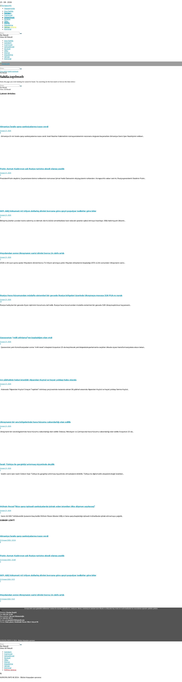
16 (1, 301)
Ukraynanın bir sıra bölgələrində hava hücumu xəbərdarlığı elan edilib (35, 422)
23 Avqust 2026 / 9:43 (7, 599)
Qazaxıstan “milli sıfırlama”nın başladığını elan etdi (26, 337)
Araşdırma (8, 25)
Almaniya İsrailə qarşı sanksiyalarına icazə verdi (24, 126)
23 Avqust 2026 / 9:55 (7, 579)
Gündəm (8, 13)
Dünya (7, 23)
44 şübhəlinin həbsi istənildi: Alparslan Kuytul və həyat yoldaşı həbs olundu (38, 380)
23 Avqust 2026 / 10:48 (8, 560)
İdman (7, 27)
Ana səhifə (3, 71)
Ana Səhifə (8, 11)
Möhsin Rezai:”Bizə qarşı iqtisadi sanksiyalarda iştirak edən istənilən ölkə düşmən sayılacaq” (47, 506)
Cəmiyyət (8, 15)
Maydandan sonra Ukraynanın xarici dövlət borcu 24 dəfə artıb (32, 253)
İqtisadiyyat (9, 17)
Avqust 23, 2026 (5, 131)
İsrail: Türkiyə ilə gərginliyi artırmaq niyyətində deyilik (27, 464)
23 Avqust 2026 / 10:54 (8, 540)
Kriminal (7, 29)
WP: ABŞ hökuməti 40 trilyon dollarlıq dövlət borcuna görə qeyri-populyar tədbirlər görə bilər (48, 211)
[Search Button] (21, 33)
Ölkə (6, 21)
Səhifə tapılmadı (13, 71)
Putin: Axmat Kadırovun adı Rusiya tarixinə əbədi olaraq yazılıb (32, 169)
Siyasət (7, 19)
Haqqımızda (9, 9)
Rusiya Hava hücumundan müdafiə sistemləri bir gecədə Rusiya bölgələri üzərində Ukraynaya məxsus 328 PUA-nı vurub (61, 295)
